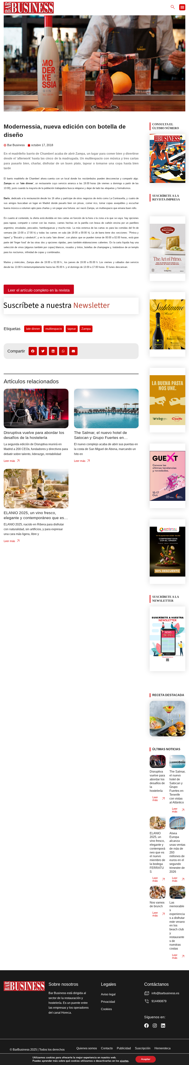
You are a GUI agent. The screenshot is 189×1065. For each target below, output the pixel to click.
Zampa (86, 328)
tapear (72, 328)
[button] (182, 7)
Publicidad (124, 1048)
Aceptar (145, 1059)
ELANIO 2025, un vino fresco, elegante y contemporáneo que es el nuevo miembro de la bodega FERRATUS (157, 852)
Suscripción (142, 1048)
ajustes (124, 1061)
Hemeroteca (162, 1048)
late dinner (33, 328)
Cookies (106, 1009)
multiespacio (53, 328)
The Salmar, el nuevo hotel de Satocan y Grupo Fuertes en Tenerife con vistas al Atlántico (101, 437)
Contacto (107, 1048)
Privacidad (108, 1001)
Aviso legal (108, 994)
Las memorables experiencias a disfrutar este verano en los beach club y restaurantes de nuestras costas (177, 925)
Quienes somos (86, 1048)
